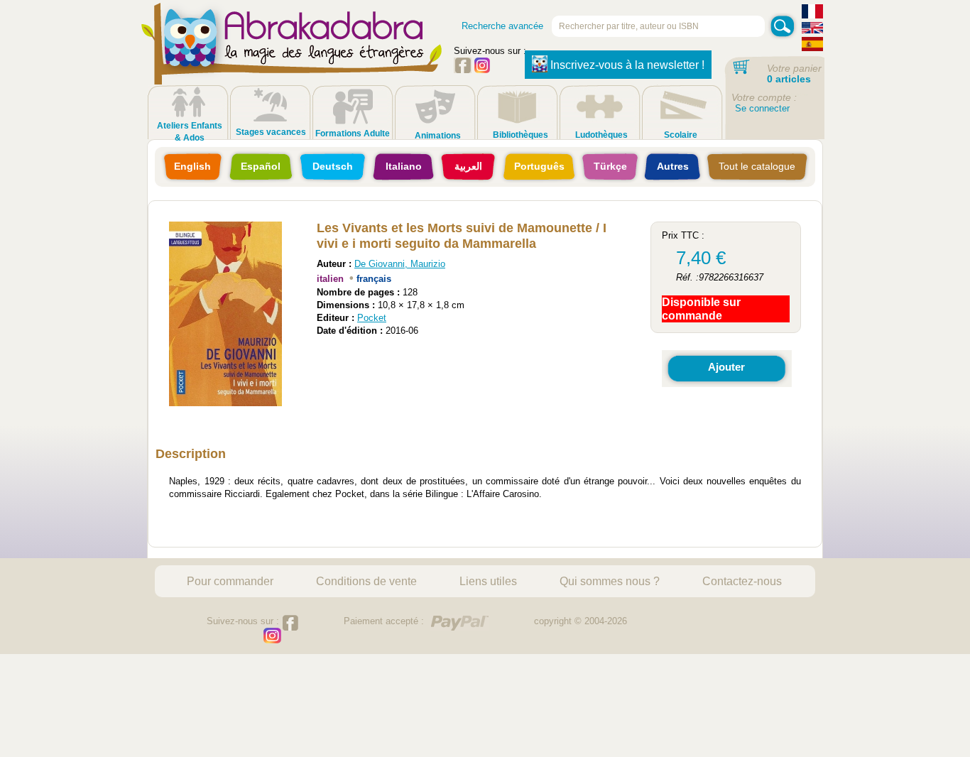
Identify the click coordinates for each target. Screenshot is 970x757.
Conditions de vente (366, 580)
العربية (468, 166)
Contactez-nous (742, 580)
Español (260, 166)
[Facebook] (463, 70)
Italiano (404, 166)
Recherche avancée (502, 26)
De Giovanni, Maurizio (399, 263)
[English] (812, 29)
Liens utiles (488, 580)
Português (539, 166)
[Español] (812, 46)
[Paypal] (459, 623)
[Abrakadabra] (292, 56)
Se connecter (762, 108)
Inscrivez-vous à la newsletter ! (627, 65)
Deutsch (332, 166)
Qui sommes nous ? (610, 580)
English (192, 166)
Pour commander (230, 580)
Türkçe (610, 166)
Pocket (371, 317)
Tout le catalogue (757, 166)
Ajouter (726, 367)
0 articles (789, 79)
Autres (673, 166)
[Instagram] (482, 70)
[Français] (812, 13)
